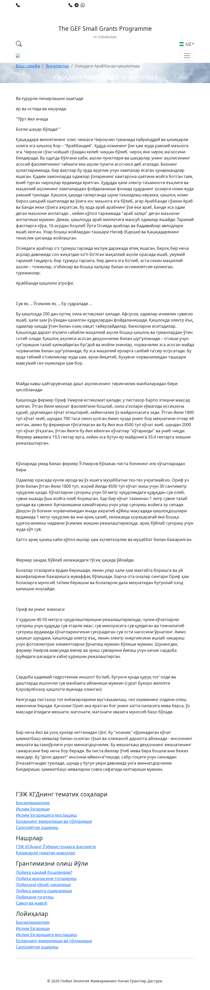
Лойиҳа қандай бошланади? (44, 872)
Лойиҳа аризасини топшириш (46, 878)
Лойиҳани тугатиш (35, 897)
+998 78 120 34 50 (39, 5)
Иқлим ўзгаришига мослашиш (46, 815)
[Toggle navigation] (187, 56)
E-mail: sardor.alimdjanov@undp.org (55, 11)
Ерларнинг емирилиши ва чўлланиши (54, 821)
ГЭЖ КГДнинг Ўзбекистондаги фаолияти (56, 846)
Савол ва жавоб (31, 903)
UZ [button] (188, 44)
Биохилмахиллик (33, 803)
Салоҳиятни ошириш (37, 827)
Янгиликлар (57, 66)
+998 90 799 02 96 (104, 5)
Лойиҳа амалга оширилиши (44, 891)
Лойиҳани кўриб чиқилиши (43, 884)
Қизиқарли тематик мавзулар (45, 853)
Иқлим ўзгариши (33, 809)
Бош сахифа (28, 66)
